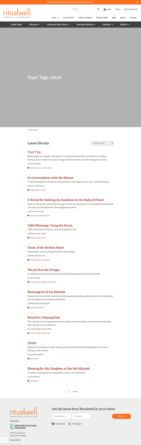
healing (33, 260)
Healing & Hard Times (57, 24)
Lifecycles (33, 24)
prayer (39, 168)
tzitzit (50, 168)
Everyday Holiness (85, 24)
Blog (114, 17)
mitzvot (33, 168)
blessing (33, 238)
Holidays (107, 24)
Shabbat (124, 24)
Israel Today (16, 24)
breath (32, 190)
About (122, 17)
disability (43, 282)
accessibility (35, 282)
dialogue (41, 216)
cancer (32, 333)
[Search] (98, 9)
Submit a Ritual (85, 17)
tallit (39, 238)
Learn (54, 17)
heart (39, 260)
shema (44, 168)
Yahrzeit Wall (102, 17)
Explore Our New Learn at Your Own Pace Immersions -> (70, 2)
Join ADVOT (68, 17)
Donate (133, 17)
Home (30, 130)
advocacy (33, 216)
